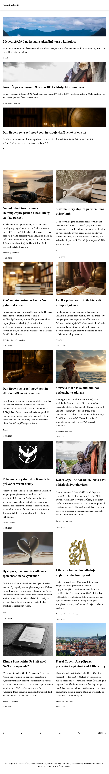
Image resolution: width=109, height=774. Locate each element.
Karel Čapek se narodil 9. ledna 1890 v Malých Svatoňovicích (44, 87)
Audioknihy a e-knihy (11, 253)
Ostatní (5, 58)
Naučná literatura (9, 523)
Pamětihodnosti (11, 5)
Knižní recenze (61, 251)
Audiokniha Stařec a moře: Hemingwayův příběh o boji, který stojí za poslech (26, 212)
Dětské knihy (60, 340)
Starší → (102, 732)
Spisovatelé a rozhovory (11, 103)
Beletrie (5, 149)
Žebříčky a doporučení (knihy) (14, 340)
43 (79, 732)
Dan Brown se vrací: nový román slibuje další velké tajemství (44, 132)
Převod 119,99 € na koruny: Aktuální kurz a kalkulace (39, 41)
